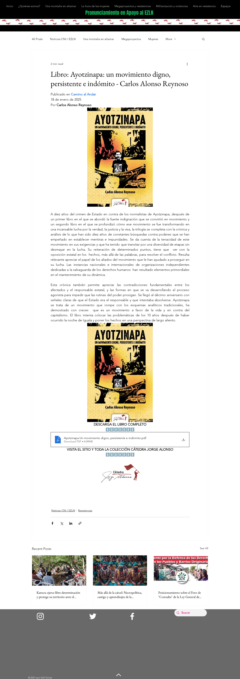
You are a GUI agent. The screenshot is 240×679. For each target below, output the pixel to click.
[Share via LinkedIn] (71, 523)
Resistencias (85, 510)
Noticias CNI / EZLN (63, 39)
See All (204, 548)
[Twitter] (93, 616)
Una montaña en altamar (98, 39)
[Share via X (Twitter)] (61, 523)
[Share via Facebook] (52, 523)
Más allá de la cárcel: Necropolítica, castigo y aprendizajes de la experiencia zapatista (120, 594)
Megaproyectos (131, 39)
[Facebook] (132, 616)
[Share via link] (80, 523)
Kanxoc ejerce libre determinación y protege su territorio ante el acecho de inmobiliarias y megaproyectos (58, 594)
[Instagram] (40, 616)
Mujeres (153, 39)
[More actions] (187, 64)
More (169, 39)
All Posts (37, 39)
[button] (203, 38)
